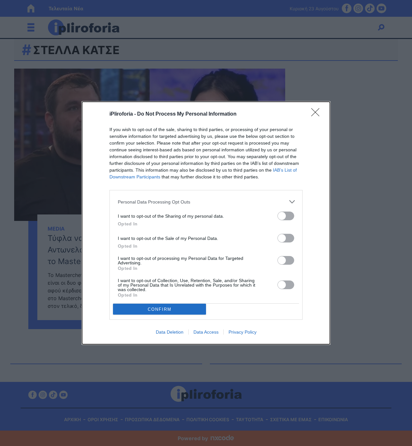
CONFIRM (160, 309)
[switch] (285, 216)
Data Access (206, 332)
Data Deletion (169, 332)
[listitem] (206, 201)
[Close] (317, 114)
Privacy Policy (243, 332)
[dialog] (206, 223)
